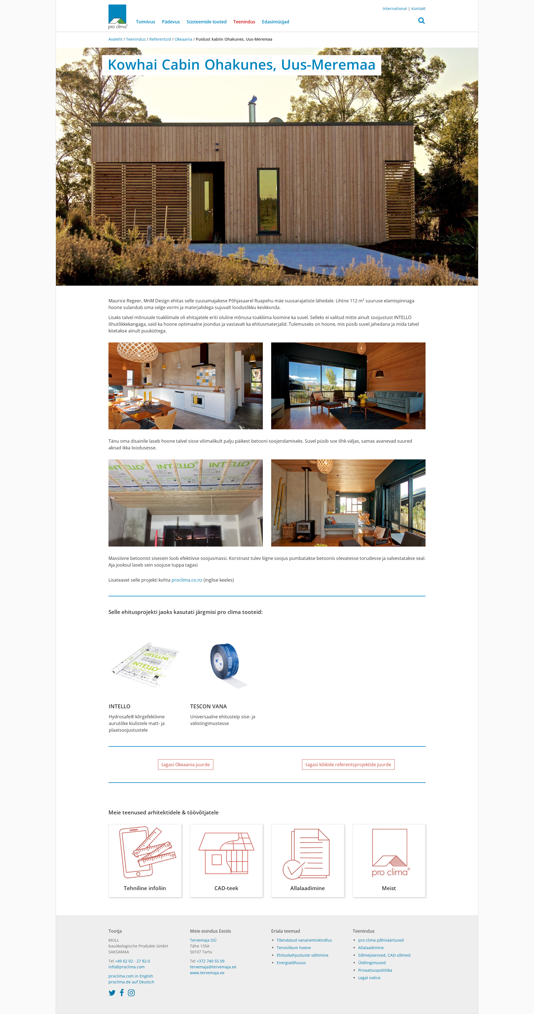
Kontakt (418, 8)
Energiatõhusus (291, 962)
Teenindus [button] (244, 22)
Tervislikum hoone (294, 947)
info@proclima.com (126, 966)
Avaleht (115, 39)
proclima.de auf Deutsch (131, 981)
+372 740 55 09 (210, 961)
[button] (421, 22)
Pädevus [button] (171, 22)
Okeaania (183, 39)
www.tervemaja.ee (207, 972)
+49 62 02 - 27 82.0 (132, 961)
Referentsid (160, 39)
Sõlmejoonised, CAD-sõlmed (384, 955)
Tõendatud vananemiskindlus (304, 940)
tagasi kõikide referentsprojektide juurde (348, 764)
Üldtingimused (372, 962)
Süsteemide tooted (207, 22)
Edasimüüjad (275, 22)
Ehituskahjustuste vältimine (302, 955)
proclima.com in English (130, 976)
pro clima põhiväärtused (381, 940)
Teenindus (136, 39)
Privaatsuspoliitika (375, 970)
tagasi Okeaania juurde (186, 764)
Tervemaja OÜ (203, 940)
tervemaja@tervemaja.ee (213, 966)
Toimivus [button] (145, 22)
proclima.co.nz (187, 580)
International (395, 8)
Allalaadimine (371, 947)
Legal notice (369, 977)
